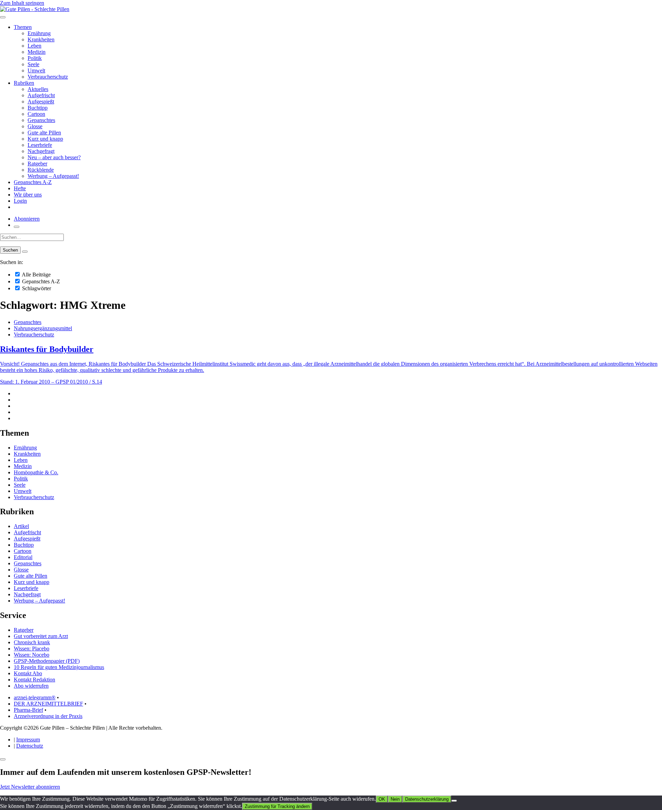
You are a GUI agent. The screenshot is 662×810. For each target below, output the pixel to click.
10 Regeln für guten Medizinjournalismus (59, 667)
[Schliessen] (3, 759)
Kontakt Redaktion (34, 679)
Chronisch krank (32, 642)
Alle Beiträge (36, 274)
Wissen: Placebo (31, 648)
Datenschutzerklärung (427, 799)
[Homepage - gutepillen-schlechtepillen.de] (34, 9)
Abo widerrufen (31, 686)
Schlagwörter (36, 288)
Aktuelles (38, 89)
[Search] (25, 252)
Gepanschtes (41, 120)
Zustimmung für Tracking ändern (277, 806)
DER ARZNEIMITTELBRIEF (48, 704)
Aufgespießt (41, 101)
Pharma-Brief (28, 710)
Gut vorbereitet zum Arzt (41, 636)
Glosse (35, 126)
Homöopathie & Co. (36, 472)
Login (20, 201)
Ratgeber (37, 163)
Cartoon (36, 114)
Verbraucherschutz (48, 77)
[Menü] (3, 17)
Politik (35, 58)
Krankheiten (41, 39)
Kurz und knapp (45, 139)
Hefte (20, 188)
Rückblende (41, 170)
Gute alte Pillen (44, 132)
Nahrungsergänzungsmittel (43, 328)
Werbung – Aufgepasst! (53, 176)
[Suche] (16, 227)
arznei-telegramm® (35, 697)
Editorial (23, 557)
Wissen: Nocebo (31, 655)
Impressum (28, 739)
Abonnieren (27, 219)
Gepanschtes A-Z (33, 182)
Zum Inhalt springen (22, 3)
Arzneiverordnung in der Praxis (48, 716)
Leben (34, 46)
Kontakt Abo (28, 673)
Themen (23, 27)
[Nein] (454, 801)
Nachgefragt (41, 151)
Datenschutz (29, 746)
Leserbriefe (40, 145)
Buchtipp (38, 108)
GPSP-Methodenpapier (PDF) (47, 661)
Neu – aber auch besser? (54, 157)
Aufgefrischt (41, 95)
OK (382, 799)
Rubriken (24, 83)
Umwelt (36, 70)
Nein (395, 799)
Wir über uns (28, 195)
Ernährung (39, 33)
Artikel (21, 526)
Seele (33, 64)
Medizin (37, 52)
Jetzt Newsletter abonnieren (30, 787)
